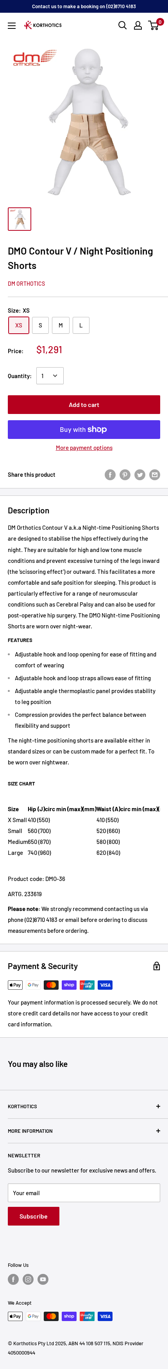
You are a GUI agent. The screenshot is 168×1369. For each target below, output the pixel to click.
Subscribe (34, 1216)
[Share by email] (154, 474)
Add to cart (84, 404)
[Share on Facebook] (110, 474)
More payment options (84, 447)
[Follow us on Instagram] (28, 1279)
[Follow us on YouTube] (43, 1279)
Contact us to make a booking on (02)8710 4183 (84, 6)
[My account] (138, 25)
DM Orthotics (26, 283)
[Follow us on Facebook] (13, 1279)
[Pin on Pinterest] (125, 474)
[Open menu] (12, 26)
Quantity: (20, 375)
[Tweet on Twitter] (139, 474)
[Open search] (122, 25)
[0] (154, 25)
